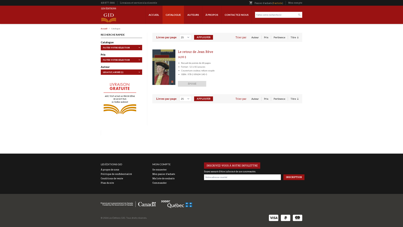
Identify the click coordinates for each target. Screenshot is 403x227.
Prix (266, 37)
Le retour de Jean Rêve (195, 52)
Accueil (154, 14)
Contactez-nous (237, 14)
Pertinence (279, 37)
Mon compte (295, 2)
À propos (211, 14)
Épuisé (192, 83)
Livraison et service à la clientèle (138, 2)
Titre (294, 37)
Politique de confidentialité (116, 173)
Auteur (255, 37)
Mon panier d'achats (163, 173)
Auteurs (193, 14)
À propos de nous (110, 169)
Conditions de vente (112, 178)
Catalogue (173, 14)
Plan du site (107, 182)
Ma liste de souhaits (163, 178)
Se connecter (159, 169)
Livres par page (166, 37)
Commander (159, 182)
